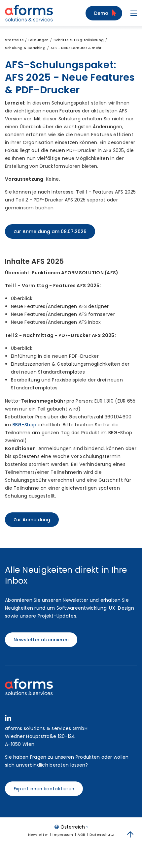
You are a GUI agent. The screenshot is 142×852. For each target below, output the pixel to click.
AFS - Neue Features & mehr (76, 48)
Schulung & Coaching (25, 48)
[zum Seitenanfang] (130, 834)
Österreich (72, 827)
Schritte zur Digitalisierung (78, 40)
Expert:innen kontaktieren (44, 788)
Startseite (14, 40)
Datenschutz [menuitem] (101, 834)
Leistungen (38, 40)
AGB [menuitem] (81, 834)
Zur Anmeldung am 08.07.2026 (50, 231)
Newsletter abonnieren (41, 639)
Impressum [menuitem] (63, 834)
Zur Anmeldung (32, 519)
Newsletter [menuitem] (38, 834)
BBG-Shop (24, 424)
